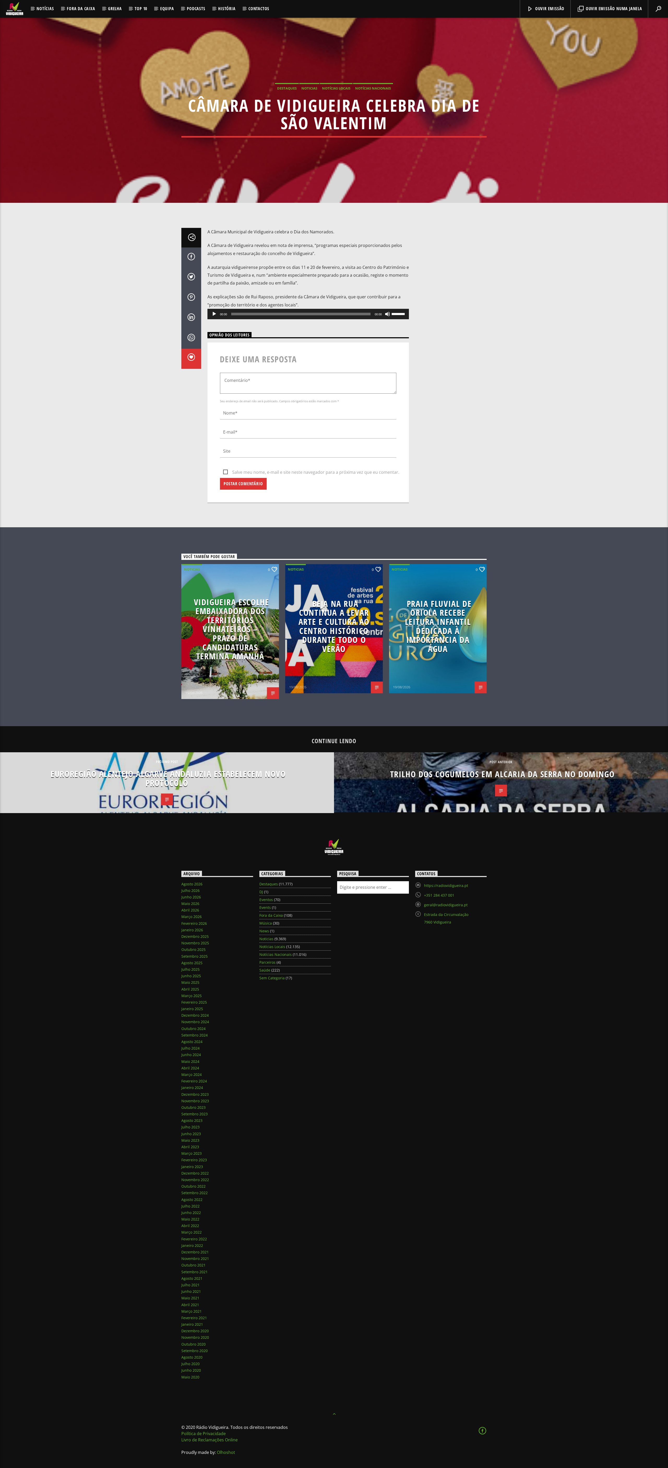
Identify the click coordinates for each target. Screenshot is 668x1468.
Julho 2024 (190, 1048)
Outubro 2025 (193, 949)
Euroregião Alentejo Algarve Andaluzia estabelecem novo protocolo (168, 778)
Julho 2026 (190, 890)
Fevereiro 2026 (194, 923)
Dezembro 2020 (195, 1330)
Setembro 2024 (194, 1035)
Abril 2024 (190, 1068)
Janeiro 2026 (192, 929)
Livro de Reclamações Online (209, 1440)
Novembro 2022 (195, 1179)
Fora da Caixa (81, 8)
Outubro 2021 (193, 1265)
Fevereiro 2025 (194, 1002)
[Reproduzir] (214, 314)
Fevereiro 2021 (194, 1317)
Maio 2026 (190, 903)
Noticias (309, 88)
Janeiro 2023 (192, 1166)
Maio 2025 (190, 982)
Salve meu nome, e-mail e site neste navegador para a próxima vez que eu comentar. (315, 472)
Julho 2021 (190, 1284)
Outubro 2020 (193, 1344)
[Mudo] (387, 314)
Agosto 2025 (191, 962)
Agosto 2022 (191, 1199)
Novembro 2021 (195, 1258)
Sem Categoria (272, 977)
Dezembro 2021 (195, 1252)
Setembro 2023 (194, 1113)
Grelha (115, 8)
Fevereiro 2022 (194, 1238)
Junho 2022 (191, 1212)
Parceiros (267, 962)
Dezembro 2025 (195, 936)
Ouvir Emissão (549, 8)
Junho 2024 (191, 1054)
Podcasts (196, 8)
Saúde (264, 970)
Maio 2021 (190, 1297)
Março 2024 (191, 1074)
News (264, 930)
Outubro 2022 (193, 1186)
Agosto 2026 (191, 883)
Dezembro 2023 (195, 1094)
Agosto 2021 (191, 1278)
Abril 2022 (190, 1225)
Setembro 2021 (194, 1271)
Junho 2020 (191, 1370)
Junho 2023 (191, 1133)
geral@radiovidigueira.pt (446, 904)
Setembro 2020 (194, 1350)
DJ (261, 891)
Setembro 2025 (194, 956)
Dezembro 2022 (195, 1173)
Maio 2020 (190, 1377)
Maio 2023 (190, 1140)
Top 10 (141, 8)
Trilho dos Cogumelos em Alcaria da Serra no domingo (502, 774)
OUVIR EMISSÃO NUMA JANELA (613, 8)
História (226, 8)
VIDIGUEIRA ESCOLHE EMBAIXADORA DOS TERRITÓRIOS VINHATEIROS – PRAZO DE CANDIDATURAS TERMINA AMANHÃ (231, 629)
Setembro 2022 (194, 1192)
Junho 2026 (191, 897)
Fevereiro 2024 (194, 1081)
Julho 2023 (190, 1126)
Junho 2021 (191, 1291)
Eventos (266, 899)
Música (265, 923)
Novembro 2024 (195, 1021)
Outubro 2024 (193, 1028)
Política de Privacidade (203, 1433)
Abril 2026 (190, 910)
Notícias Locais (336, 88)
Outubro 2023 (193, 1107)
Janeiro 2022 (192, 1245)
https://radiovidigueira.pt (446, 885)
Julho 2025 (190, 969)
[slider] (399, 313)
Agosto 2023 (191, 1120)
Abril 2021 (190, 1304)
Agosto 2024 (191, 1041)
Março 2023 (191, 1153)
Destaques (287, 88)
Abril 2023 (190, 1146)
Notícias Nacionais (373, 88)
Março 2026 (191, 916)
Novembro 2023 (195, 1100)
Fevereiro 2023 (194, 1159)
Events (265, 907)
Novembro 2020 (195, 1337)
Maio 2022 (190, 1219)
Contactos (258, 8)
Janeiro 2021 (192, 1324)
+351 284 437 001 (439, 895)
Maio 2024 (190, 1061)
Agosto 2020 (191, 1357)
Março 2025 (191, 995)
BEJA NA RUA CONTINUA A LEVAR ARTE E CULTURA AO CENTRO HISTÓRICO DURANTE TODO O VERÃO (334, 626)
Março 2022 (191, 1232)
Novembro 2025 (195, 942)
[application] (308, 314)
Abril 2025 (190, 989)
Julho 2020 (190, 1363)
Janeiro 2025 (192, 1008)
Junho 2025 (191, 975)
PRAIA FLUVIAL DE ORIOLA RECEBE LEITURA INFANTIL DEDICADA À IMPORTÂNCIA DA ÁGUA (438, 626)
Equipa (167, 8)
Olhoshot (226, 1452)
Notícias (45, 8)
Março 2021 (191, 1311)
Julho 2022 (190, 1206)
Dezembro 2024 (195, 1015)
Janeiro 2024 (192, 1087)
